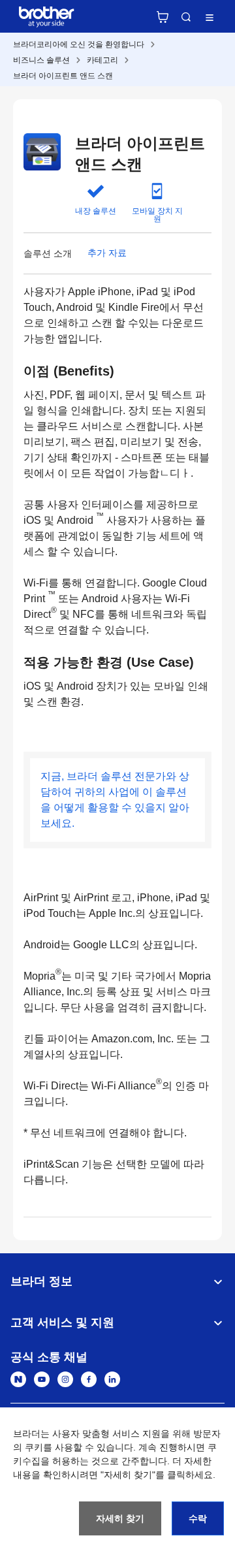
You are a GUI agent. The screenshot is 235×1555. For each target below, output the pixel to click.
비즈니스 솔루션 (41, 60)
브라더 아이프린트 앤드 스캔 (63, 75)
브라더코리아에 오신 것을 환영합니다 (78, 44)
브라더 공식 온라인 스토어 (162, 17)
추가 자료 (107, 253)
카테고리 (102, 60)
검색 (186, 17)
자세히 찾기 (120, 1518)
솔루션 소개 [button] (48, 253)
